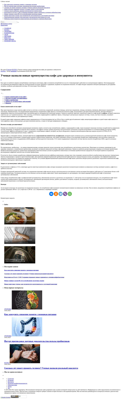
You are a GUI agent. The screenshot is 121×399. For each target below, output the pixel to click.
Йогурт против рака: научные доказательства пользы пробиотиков (24, 6)
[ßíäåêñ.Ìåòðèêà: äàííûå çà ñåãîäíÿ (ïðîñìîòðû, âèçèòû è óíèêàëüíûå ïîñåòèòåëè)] (5, 397)
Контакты (11, 382)
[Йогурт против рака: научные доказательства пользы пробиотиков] (27, 336)
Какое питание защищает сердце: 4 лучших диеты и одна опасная (24, 9)
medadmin (13, 71)
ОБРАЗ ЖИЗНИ (9, 39)
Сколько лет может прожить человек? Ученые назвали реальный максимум (27, 7)
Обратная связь (12, 385)
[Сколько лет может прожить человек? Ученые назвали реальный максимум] (25, 362)
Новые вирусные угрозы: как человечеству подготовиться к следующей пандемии (29, 15)
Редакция (10, 380)
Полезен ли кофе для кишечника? (16, 98)
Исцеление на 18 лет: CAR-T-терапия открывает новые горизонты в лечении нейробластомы (32, 12)
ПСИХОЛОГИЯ (9, 33)
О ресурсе (11, 378)
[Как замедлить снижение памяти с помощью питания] (27, 309)
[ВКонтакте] (51, 194)
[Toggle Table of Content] (2, 93)
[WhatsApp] (70, 194)
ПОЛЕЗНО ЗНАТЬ (10, 41)
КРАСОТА (7, 38)
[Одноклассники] (56, 194)
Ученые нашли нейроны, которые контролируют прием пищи (23, 11)
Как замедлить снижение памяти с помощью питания (20, 4)
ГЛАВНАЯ (7, 28)
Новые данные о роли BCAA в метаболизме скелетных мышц (23, 14)
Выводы (8, 103)
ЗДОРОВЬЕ (7, 31)
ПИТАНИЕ (7, 36)
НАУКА (6, 30)
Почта (10, 386)
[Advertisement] (60, 55)
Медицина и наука (6, 23)
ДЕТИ (6, 34)
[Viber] (65, 194)
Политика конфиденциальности (17, 383)
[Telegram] (60, 194)
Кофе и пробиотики (12, 100)
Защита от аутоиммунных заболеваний (18, 101)
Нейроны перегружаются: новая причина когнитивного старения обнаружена (28, 19)
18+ (9, 388)
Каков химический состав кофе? (16, 96)
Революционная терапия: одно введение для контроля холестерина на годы (27, 17)
